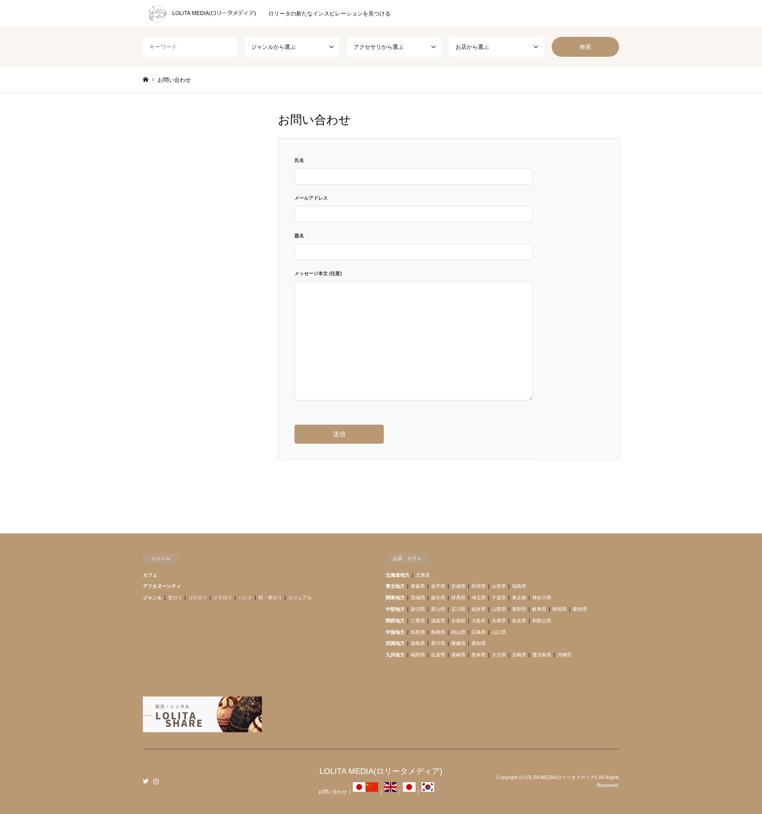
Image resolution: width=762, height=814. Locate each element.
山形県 (499, 586)
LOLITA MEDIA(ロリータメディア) (381, 771)
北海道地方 (398, 575)
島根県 (438, 632)
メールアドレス (311, 198)
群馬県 (458, 597)
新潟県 (418, 609)
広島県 (478, 632)
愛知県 (580, 609)
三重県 (418, 620)
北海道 (423, 575)
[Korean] (427, 792)
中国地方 (395, 632)
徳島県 (418, 643)
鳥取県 (418, 632)
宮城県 (458, 586)
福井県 (478, 609)
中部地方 (395, 609)
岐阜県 (539, 609)
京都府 (458, 620)
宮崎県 (519, 655)
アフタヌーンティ (162, 586)
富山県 (438, 609)
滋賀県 (438, 620)
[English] (390, 792)
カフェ (150, 575)
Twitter (145, 781)
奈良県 (519, 620)
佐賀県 (438, 655)
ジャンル (152, 597)
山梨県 (499, 609)
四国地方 (395, 643)
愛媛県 (458, 643)
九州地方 (395, 655)
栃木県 (438, 597)
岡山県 (458, 632)
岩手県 (438, 586)
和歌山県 (541, 620)
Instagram (156, 781)
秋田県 (478, 586)
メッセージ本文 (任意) (318, 273)
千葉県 (499, 597)
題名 (299, 236)
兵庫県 (499, 620)
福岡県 (418, 655)
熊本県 (478, 655)
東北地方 (395, 586)
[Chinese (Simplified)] (372, 792)
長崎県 (458, 655)
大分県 (499, 655)
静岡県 (559, 609)
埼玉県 (478, 597)
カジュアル (300, 597)
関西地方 (395, 620)
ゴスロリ (197, 597)
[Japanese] (359, 792)
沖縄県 (564, 655)
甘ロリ (175, 597)
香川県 (438, 643)
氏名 (299, 160)
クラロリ (222, 597)
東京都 (519, 597)
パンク (245, 597)
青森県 (418, 586)
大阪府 (478, 620)
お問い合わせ (332, 792)
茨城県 (418, 597)
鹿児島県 (541, 655)
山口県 (499, 632)
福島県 (519, 586)
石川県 (458, 609)
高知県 (478, 643)
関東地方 (395, 597)
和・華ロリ (270, 597)
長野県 (519, 609)
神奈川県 (541, 597)
